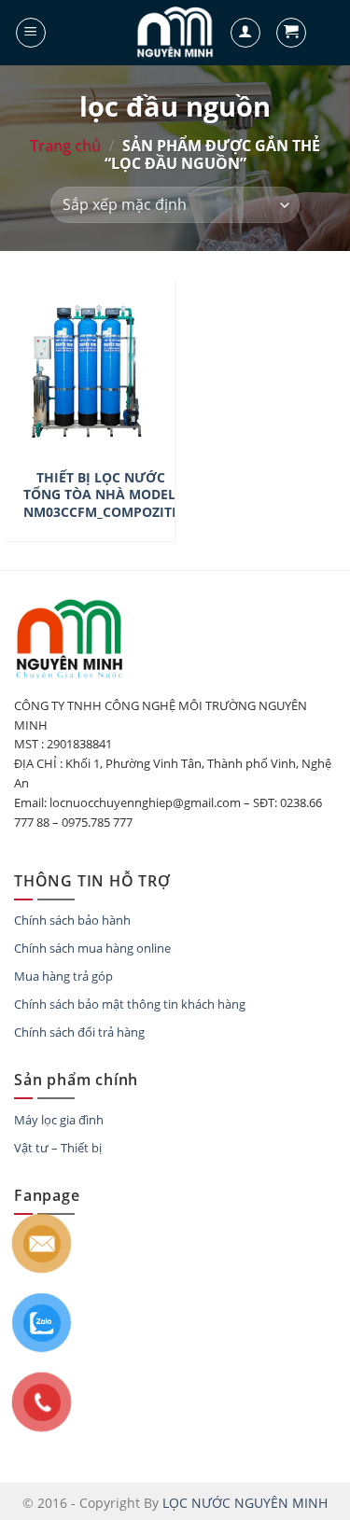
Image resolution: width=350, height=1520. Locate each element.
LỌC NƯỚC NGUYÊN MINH (245, 1503)
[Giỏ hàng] (291, 33)
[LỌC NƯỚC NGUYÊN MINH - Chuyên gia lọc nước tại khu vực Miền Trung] (175, 33)
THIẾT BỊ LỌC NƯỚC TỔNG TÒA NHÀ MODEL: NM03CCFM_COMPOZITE (101, 494)
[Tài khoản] (245, 33)
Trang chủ (65, 145)
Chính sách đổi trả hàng (79, 1032)
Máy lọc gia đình (59, 1119)
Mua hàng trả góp (63, 976)
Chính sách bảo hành (72, 920)
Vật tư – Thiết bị (58, 1147)
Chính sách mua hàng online (92, 948)
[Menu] (31, 33)
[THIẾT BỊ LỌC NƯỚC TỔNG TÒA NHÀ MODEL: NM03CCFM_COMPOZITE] (89, 444)
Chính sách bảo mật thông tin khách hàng (129, 1004)
